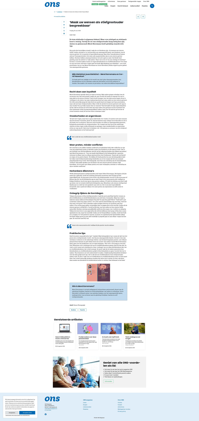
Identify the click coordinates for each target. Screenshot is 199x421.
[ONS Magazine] (52, 4)
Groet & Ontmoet (123, 6)
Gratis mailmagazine (98, 1)
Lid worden (103, 4)
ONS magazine (88, 400)
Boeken (73, 310)
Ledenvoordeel (135, 6)
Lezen (106, 6)
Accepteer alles (27, 412)
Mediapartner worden (124, 409)
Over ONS (146, 1)
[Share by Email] (64, 24)
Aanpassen (12, 412)
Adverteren (111, 1)
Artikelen (59, 11)
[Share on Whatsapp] (64, 21)
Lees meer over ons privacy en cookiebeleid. (18, 415)
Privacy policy (122, 411)
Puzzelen (145, 6)
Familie (82, 310)
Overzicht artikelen (60, 16)
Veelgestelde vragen (134, 1)
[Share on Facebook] (64, 27)
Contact (120, 404)
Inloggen (95, 4)
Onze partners (121, 1)
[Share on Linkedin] (64, 33)
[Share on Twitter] (64, 30)
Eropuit (113, 6)
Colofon (120, 402)
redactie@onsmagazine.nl (51, 408)
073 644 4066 (48, 410)
